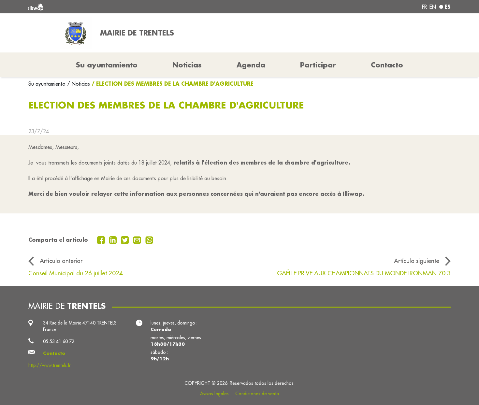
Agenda (251, 64)
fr (424, 7)
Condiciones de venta (257, 394)
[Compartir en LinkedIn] (114, 239)
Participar (318, 64)
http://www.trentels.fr (49, 365)
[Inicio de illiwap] (114, 6)
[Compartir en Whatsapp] (149, 239)
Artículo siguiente (416, 261)
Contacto (387, 64)
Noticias (187, 64)
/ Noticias (78, 83)
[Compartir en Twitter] (126, 239)
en (432, 7)
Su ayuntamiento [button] (107, 64)
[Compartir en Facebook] (102, 239)
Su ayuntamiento (47, 83)
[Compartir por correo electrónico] (138, 239)
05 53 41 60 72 (58, 341)
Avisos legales (214, 394)
